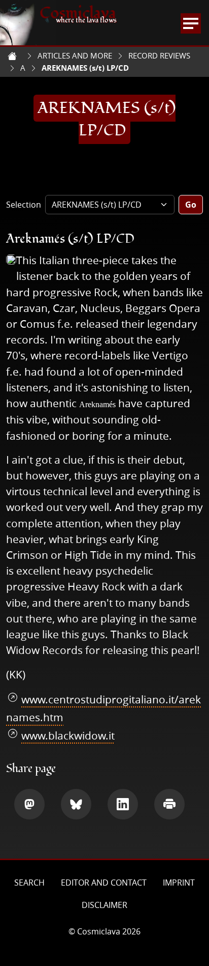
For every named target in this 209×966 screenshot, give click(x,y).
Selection (23, 204)
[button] (29, 804)
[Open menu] (191, 23)
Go (190, 204)
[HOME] (12, 56)
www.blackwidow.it (68, 735)
